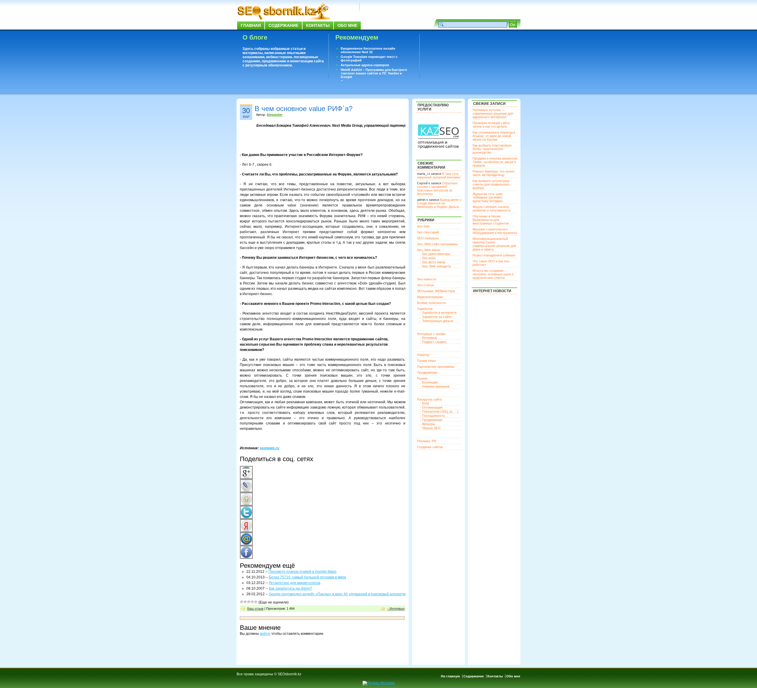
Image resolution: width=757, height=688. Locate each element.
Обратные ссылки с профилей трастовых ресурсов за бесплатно (437, 188)
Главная (251, 25)
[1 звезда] (241, 602)
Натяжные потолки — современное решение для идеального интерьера (493, 113)
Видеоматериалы (430, 297)
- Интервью (396, 608)
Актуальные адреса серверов (365, 65)
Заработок (425, 308)
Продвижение (427, 372)
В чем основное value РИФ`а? (303, 109)
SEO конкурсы (428, 238)
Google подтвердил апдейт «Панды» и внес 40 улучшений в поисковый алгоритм (337, 594)
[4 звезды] (252, 602)
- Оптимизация (431, 407)
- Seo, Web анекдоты (435, 266)
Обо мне (347, 25)
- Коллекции (429, 382)
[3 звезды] (248, 602)
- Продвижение (431, 420)
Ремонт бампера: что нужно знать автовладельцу (494, 173)
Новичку (423, 355)
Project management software (494, 255)
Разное (422, 378)
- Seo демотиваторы (435, 254)
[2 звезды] (245, 602)
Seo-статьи (425, 285)
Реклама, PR (426, 441)
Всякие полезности (431, 303)
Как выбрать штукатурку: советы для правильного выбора (491, 184)
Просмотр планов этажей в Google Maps (302, 572)
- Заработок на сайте (436, 316)
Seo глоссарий (428, 232)
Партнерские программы (435, 366)
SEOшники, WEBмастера (436, 291)
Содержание (283, 25)
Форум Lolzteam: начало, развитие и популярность (492, 208)
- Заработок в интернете (438, 312)
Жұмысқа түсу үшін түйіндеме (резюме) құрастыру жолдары (488, 197)
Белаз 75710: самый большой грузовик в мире (307, 577)
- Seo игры (428, 258)
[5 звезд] (256, 602)
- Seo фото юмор (432, 262)
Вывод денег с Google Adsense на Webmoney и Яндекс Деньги (439, 203)
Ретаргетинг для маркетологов (294, 583)
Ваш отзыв (255, 608)
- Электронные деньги (436, 321)
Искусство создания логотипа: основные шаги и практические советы (493, 274)
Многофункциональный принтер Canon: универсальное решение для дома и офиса (494, 244)
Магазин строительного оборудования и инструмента (495, 231)
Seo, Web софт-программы (437, 244)
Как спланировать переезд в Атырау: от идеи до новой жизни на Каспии (494, 136)
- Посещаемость (432, 415)
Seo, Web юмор (428, 250)
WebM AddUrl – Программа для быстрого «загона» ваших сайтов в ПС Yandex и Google (374, 73)
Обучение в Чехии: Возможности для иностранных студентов (491, 219)
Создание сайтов (430, 447)
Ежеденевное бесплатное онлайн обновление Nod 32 (368, 50)
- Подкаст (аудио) (433, 342)
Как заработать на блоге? (290, 588)
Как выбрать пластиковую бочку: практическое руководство (492, 149)
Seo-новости (426, 279)
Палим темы (426, 360)
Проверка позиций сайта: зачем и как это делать (491, 124)
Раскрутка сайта (429, 399)
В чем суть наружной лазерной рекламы (438, 175)
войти (265, 634)
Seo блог (423, 226)
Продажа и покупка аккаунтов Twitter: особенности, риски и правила (495, 162)
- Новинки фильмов (434, 386)
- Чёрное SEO (430, 428)
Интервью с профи (431, 334)
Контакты (318, 25)
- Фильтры (427, 424)
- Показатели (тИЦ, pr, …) (439, 411)
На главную (450, 676)
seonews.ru (269, 448)
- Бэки (424, 403)
